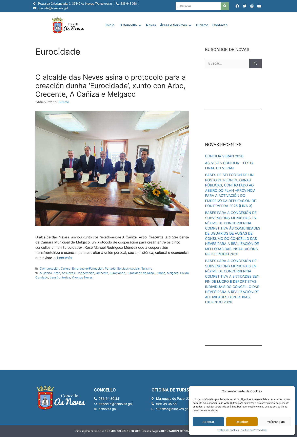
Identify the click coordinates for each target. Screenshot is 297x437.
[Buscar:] (227, 63)
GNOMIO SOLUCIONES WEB (122, 431)
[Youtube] (259, 6)
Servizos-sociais (128, 268)
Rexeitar (242, 422)
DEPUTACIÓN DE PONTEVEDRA (181, 431)
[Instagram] (252, 6)
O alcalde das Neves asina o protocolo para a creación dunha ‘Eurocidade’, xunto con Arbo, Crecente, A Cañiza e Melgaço (110, 85)
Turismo (146, 268)
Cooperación (85, 273)
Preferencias (275, 422)
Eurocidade (117, 273)
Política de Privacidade (254, 430)
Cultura (66, 268)
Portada (110, 268)
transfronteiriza (60, 277)
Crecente (102, 273)
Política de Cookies (228, 430)
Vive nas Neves (82, 277)
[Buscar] (255, 63)
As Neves (68, 273)
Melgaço (173, 273)
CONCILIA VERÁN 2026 (224, 156)
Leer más (64, 258)
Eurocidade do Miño (140, 273)
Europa (160, 273)
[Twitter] (244, 6)
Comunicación (49, 268)
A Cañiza (46, 273)
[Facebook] (237, 6)
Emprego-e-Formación (87, 268)
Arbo (57, 273)
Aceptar (208, 422)
